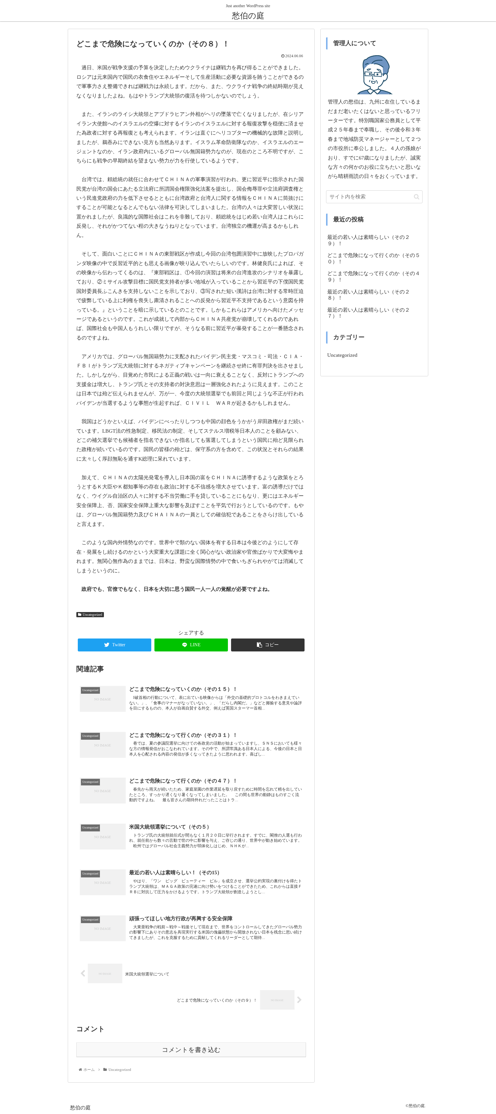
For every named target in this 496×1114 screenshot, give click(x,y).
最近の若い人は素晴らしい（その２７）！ (368, 313)
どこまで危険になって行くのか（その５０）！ (373, 258)
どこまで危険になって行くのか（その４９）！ (373, 277)
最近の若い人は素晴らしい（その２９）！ (368, 240)
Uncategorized (92, 615)
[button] (417, 196)
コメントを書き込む (191, 1049)
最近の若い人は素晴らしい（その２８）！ (368, 295)
